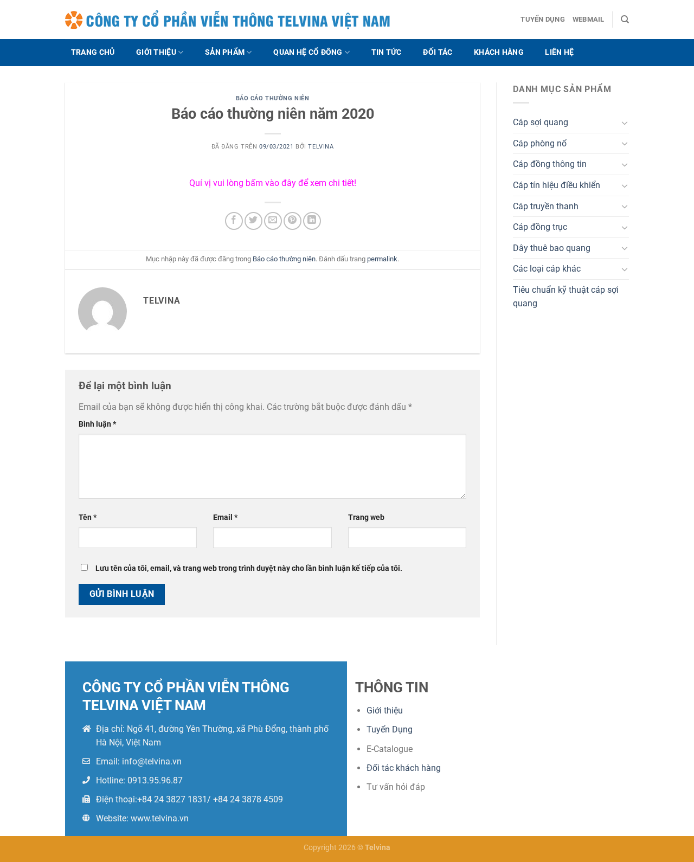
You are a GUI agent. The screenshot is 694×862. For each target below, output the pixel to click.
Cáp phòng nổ (540, 143)
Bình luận (97, 424)
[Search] (625, 19)
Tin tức (386, 52)
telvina (320, 146)
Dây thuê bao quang (551, 248)
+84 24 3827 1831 (172, 799)
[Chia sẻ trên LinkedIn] (312, 221)
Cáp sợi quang (540, 122)
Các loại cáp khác (547, 268)
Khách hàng (499, 52)
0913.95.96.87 (155, 780)
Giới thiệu (156, 52)
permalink (382, 259)
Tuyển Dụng (390, 729)
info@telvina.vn (152, 761)
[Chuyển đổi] (624, 122)
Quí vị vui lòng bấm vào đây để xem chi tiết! (272, 183)
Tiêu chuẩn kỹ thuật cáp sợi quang (566, 297)
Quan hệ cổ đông (307, 52)
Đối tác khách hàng (404, 768)
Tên (88, 517)
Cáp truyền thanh (546, 206)
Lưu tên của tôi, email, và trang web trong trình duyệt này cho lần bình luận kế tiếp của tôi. (248, 568)
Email (225, 517)
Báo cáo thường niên (273, 98)
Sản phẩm (225, 52)
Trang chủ (93, 52)
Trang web (366, 517)
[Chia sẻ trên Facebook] (234, 221)
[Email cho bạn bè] (273, 221)
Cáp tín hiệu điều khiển (556, 185)
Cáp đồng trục (540, 227)
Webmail (589, 19)
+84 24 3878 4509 (248, 799)
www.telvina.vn (160, 818)
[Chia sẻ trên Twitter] (253, 221)
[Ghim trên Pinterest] (292, 221)
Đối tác (437, 52)
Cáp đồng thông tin (550, 164)
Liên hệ (559, 52)
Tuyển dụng (542, 19)
